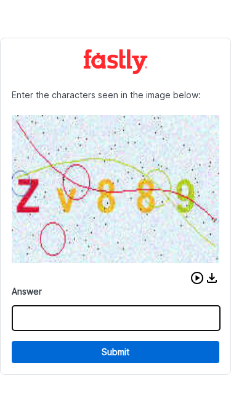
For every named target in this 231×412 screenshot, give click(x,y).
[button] (197, 278)
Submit (115, 352)
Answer (27, 291)
